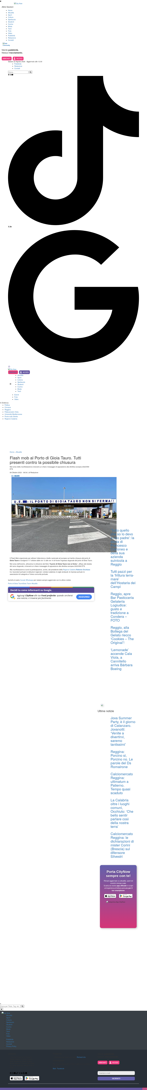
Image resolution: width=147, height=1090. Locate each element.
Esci (144, 1089)
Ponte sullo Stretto (11, 416)
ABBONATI (7, 58)
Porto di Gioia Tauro (15, 583)
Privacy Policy (11, 1046)
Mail (54, 1068)
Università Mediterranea (13, 414)
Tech (10, 28)
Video (10, 33)
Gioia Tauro (27, 583)
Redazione (12, 38)
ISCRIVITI (116, 1078)
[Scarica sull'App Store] (110, 896)
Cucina (10, 24)
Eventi (16, 395)
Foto (9, 31)
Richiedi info (81, 1057)
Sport (10, 15)
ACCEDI (19, 58)
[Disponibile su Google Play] (125, 896)
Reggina (8, 409)
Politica (7, 405)
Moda (10, 26)
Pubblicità (11, 35)
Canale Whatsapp (26, 580)
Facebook (60, 1068)
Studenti (11, 22)
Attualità (11, 12)
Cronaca (8, 407)
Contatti (11, 40)
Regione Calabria (11, 419)
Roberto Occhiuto (83, 569)
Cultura (10, 17)
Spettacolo (12, 19)
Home (10, 10)
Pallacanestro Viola (11, 412)
